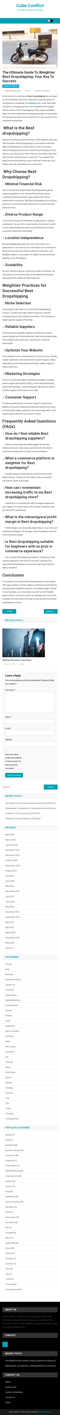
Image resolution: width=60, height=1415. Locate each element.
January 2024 (11, 845)
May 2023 (9, 886)
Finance (8, 1015)
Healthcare (10, 1026)
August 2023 (11, 871)
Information (10, 1047)
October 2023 (11, 860)
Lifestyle (9, 1062)
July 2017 (9, 948)
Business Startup (10, 86)
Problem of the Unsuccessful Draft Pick (22, 813)
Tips (7, 1103)
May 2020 (9, 943)
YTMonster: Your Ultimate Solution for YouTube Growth (11, 611)
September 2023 (12, 866)
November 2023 (12, 855)
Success (9, 1093)
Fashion (8, 1010)
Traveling (9, 1113)
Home (8, 1402)
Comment (10, 690)
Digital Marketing (12, 1000)
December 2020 (12, 938)
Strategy (9, 1088)
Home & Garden (12, 1031)
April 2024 (9, 834)
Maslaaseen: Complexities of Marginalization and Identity (30, 808)
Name (8, 717)
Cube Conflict (30, 5)
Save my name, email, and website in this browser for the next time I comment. (13, 761)
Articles (8, 964)
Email (8, 728)
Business (9, 974)
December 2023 (12, 850)
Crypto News (11, 995)
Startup (8, 1083)
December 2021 (12, 912)
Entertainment (11, 1005)
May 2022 (9, 907)
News (7, 1067)
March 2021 (10, 932)
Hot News (9, 1036)
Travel (8, 1108)
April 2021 (9, 927)
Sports (8, 1077)
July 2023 (9, 876)
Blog (7, 969)
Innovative (10, 1052)
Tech (7, 1098)
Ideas (7, 1041)
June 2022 (10, 902)
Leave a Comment (42, 91)
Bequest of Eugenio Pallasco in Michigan (23, 818)
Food (7, 1021)
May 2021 (9, 922)
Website (8, 740)
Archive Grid (10, 1387)
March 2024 (10, 840)
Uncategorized (11, 1119)
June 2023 (10, 881)
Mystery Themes (44, 1412)
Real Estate (10, 1072)
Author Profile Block (14, 1392)
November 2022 (12, 891)
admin (28, 91)
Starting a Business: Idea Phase (16, 660)
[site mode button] (50, 20)
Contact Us (10, 1397)
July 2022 (9, 896)
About (8, 1382)
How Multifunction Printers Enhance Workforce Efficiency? (30, 803)
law (7, 1057)
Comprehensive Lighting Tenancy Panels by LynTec (52, 611)
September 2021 (12, 917)
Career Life (10, 985)
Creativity (9, 990)
